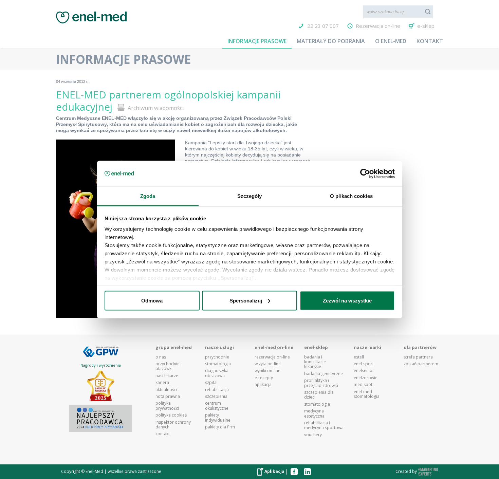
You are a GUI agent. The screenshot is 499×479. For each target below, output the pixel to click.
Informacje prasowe (257, 41)
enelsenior (364, 370)
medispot (363, 384)
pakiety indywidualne (217, 418)
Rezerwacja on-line (378, 25)
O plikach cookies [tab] (351, 196)
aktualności (166, 389)
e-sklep (426, 25)
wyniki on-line (267, 370)
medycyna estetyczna (314, 414)
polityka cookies (171, 415)
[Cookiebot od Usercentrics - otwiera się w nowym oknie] (365, 174)
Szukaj (428, 11)
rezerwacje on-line (272, 357)
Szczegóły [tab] (249, 196)
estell (359, 357)
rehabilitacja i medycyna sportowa (324, 425)
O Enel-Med (390, 41)
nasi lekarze (166, 375)
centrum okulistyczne (216, 406)
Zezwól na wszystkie (347, 300)
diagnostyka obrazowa (216, 373)
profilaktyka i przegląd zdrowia (321, 383)
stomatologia (218, 364)
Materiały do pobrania (331, 41)
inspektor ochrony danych (173, 425)
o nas (160, 357)
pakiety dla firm (220, 427)
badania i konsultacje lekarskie (315, 362)
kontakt (162, 433)
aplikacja (263, 384)
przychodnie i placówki (168, 366)
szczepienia (216, 396)
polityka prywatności (167, 406)
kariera (162, 382)
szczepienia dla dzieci (319, 395)
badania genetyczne (323, 373)
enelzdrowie (365, 377)
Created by (406, 471)
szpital (211, 382)
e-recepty (264, 377)
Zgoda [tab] (147, 196)
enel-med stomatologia (367, 394)
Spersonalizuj (245, 300)
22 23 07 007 (323, 25)
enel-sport (364, 364)
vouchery (313, 434)
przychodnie (217, 357)
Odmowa (152, 300)
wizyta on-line (268, 364)
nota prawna (167, 396)
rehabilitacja (217, 389)
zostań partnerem (421, 364)
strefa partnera (418, 357)
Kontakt (430, 41)
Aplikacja (273, 471)
